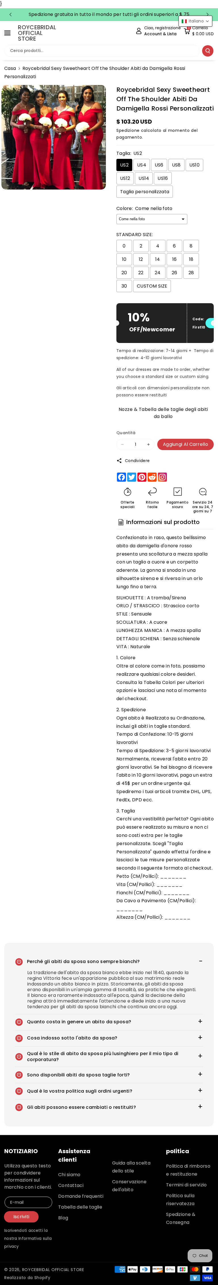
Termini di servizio (186, 1185)
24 (158, 272)
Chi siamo (69, 1174)
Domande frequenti (80, 1196)
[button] (10, 33)
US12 (125, 178)
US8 (176, 165)
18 (191, 259)
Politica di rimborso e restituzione (188, 1170)
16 (174, 259)
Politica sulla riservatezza (180, 1199)
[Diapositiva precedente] (10, 14)
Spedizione (128, 130)
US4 (141, 165)
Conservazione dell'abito (129, 1185)
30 (124, 286)
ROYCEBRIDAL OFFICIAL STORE (53, 1269)
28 (191, 272)
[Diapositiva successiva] (207, 14)
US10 (194, 165)
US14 (144, 178)
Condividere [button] (137, 460)
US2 (124, 165)
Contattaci (70, 1185)
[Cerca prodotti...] (207, 51)
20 (124, 272)
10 (124, 259)
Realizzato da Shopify (27, 1277)
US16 (163, 178)
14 (157, 259)
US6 (159, 165)
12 (141, 259)
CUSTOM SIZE (152, 286)
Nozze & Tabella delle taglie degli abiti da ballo (163, 412)
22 (141, 272)
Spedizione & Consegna (181, 1218)
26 (174, 272)
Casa (10, 68)
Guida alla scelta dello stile (131, 1167)
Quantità (125, 433)
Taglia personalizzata (144, 191)
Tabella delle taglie (80, 1207)
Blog (63, 1218)
